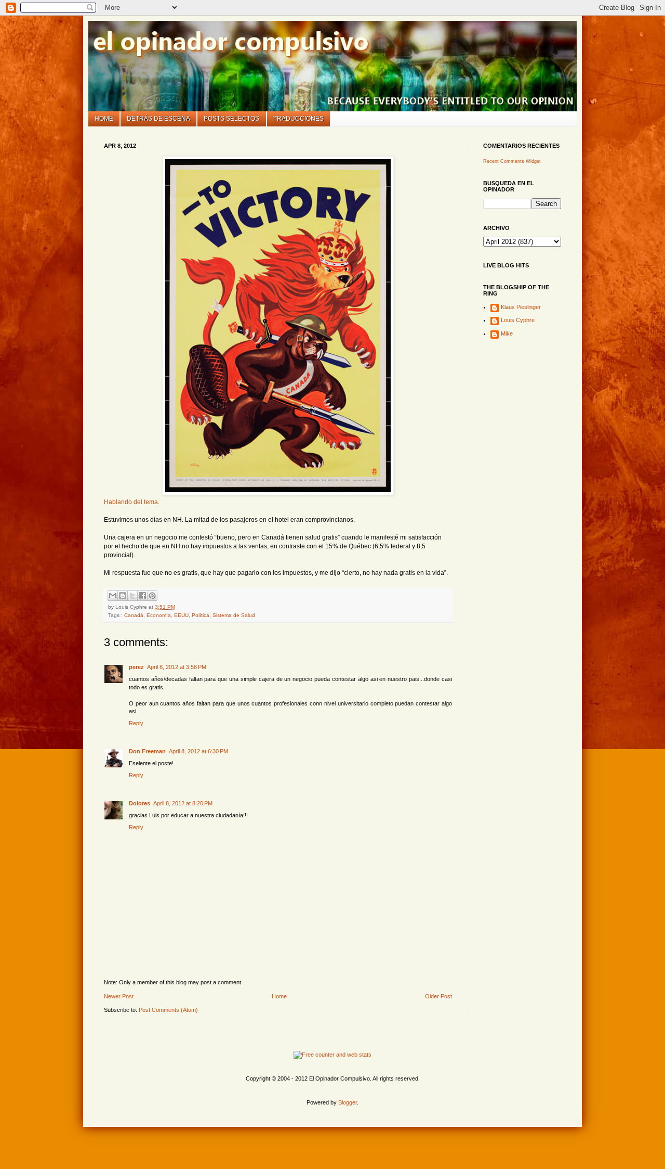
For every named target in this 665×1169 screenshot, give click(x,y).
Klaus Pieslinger (521, 307)
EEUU (181, 615)
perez (136, 667)
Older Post (438, 996)
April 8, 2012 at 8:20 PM (182, 803)
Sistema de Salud (233, 615)
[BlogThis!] (122, 595)
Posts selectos (231, 118)
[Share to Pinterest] (152, 595)
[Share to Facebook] (142, 595)
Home (104, 118)
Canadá (133, 615)
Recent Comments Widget (512, 161)
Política (200, 615)
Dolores (139, 803)
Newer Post (119, 996)
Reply (136, 723)
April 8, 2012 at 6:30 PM (198, 751)
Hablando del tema (131, 502)
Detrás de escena (158, 118)
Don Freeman (147, 751)
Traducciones (298, 118)
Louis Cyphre (518, 320)
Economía (159, 615)
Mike (507, 333)
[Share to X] (132, 595)
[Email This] (113, 595)
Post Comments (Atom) (168, 1010)
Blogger (347, 1102)
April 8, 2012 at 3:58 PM (176, 667)
